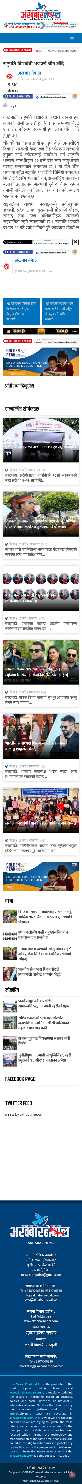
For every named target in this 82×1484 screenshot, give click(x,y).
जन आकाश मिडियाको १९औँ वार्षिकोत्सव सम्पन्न (40, 823)
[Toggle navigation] (72, 38)
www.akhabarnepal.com (41, 1321)
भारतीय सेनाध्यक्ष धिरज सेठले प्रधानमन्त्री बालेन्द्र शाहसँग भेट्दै (36, 746)
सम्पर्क (52, 1468)
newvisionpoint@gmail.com (41, 1275)
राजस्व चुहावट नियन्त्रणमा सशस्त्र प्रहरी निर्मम (44, 1041)
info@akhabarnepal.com (41, 1296)
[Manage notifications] (72, 1474)
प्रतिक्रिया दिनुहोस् (19, 386)
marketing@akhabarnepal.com (41, 1366)
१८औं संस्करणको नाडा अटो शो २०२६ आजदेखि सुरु (41, 450)
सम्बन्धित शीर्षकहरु (22, 409)
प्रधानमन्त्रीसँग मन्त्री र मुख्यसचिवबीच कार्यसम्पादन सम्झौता (32, 598)
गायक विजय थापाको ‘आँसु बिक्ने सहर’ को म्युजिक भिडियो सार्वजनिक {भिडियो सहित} (37, 672)
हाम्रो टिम (42, 1468)
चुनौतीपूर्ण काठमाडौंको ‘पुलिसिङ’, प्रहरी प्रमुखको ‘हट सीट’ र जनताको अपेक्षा (44, 1058)
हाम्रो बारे (31, 1468)
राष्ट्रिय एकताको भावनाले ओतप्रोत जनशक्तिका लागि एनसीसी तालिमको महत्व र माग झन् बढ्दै (43, 1023)
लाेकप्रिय (12, 990)
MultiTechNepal (49, 1480)
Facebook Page (20, 1079)
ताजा (9, 901)
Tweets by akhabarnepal (22, 1114)
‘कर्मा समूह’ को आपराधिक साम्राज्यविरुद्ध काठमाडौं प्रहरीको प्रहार (44, 1004)
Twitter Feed (18, 1103)
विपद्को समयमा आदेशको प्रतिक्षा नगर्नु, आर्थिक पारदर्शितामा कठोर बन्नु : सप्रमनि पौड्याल (40, 524)
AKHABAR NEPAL (41, 1243)
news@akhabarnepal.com (41, 1300)
